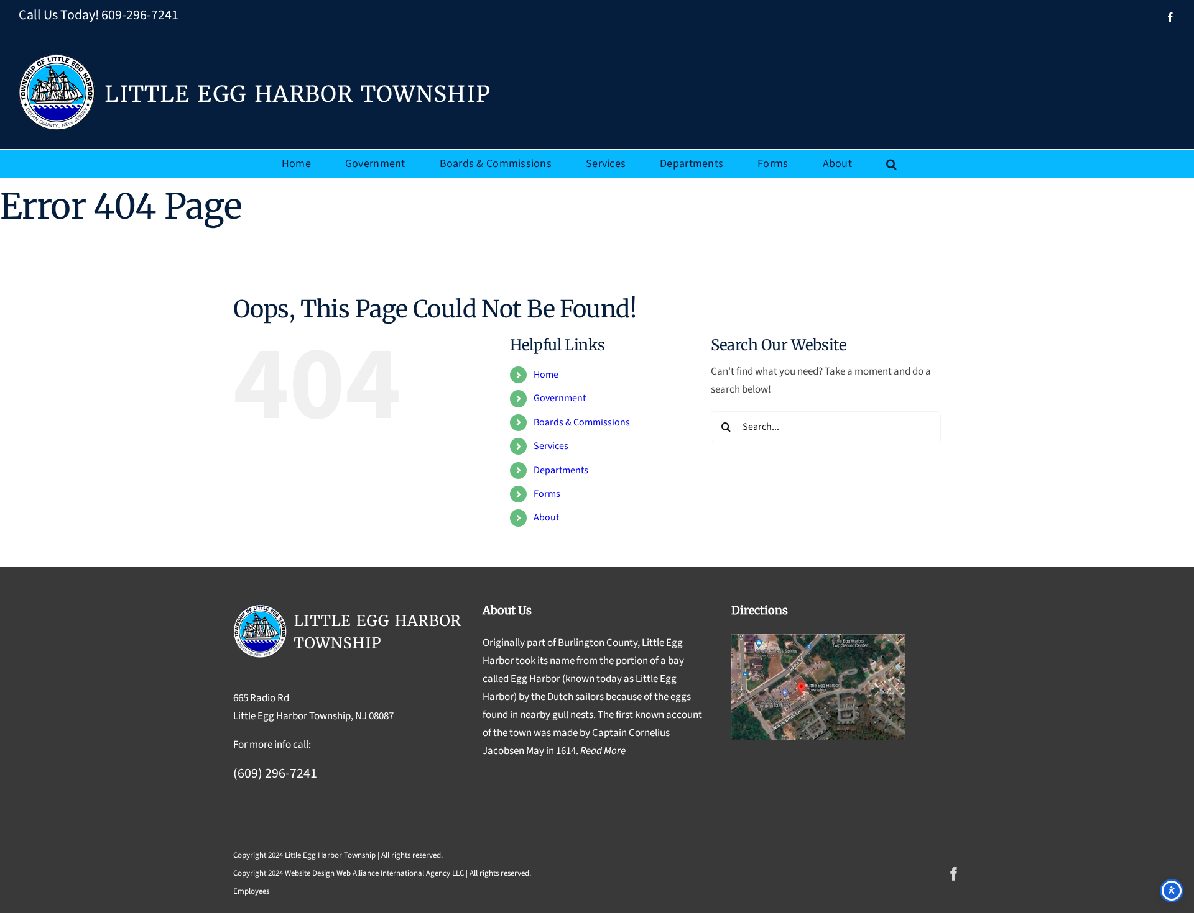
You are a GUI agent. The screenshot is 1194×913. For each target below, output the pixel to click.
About (546, 517)
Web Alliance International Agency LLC (400, 873)
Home (546, 374)
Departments (561, 470)
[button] (891, 164)
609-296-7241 (139, 15)
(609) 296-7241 (275, 773)
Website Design (310, 873)
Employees (251, 891)
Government (560, 398)
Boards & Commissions (582, 422)
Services (551, 446)
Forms (547, 494)
